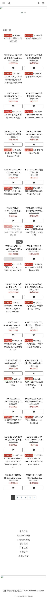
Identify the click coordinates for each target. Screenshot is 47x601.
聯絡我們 (24, 544)
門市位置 (24, 548)
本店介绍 (24, 531)
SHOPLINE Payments (27, 596)
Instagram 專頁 (23, 540)
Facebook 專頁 (23, 536)
